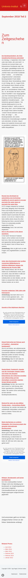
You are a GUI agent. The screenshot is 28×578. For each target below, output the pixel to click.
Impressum (14, 574)
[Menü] (24, 5)
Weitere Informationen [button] (13, 324)
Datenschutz (22, 574)
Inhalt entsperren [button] (14, 321)
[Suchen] (21, 6)
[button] (3, 575)
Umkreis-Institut (10, 6)
